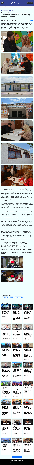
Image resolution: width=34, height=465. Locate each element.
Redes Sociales (19, 461)
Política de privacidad (21, 462)
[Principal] (2, 3)
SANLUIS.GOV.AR (30, 2)
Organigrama (10, 461)
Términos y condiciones (13, 462)
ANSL (15, 2)
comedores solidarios (18, 297)
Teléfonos (14, 461)
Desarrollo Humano (5, 297)
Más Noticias (17, 457)
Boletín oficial (24, 461)
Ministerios (11, 297)
